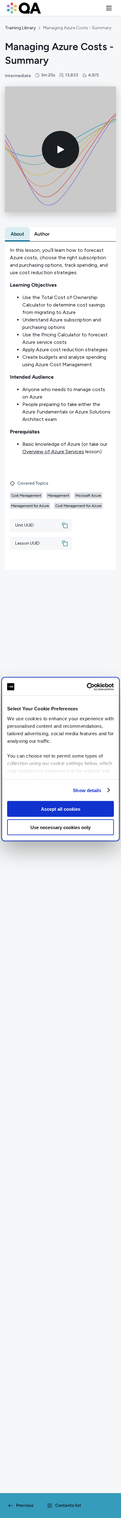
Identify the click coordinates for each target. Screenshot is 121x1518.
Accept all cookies (60, 809)
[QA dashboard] (23, 8)
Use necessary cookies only (60, 827)
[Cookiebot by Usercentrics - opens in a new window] (87, 687)
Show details (87, 790)
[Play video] (60, 149)
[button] (109, 8)
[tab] (17, 234)
